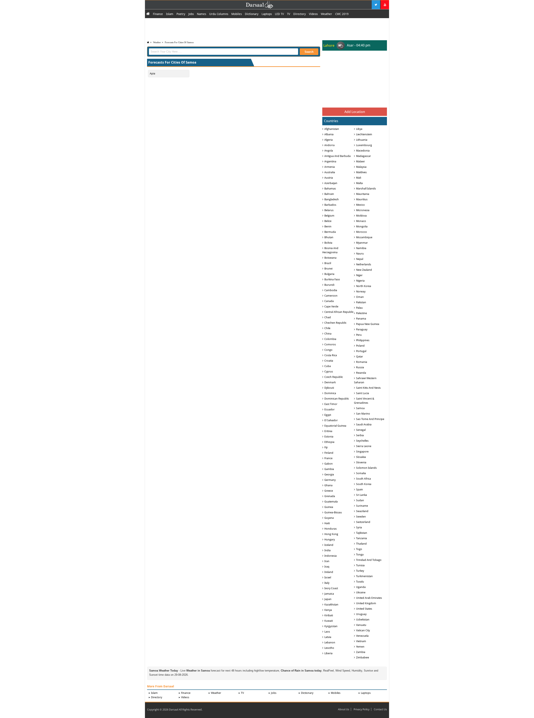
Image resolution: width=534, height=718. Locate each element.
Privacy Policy (361, 709)
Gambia (329, 469)
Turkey (360, 570)
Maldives (361, 172)
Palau (359, 307)
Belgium (329, 215)
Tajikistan (361, 532)
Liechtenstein (364, 134)
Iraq (326, 566)
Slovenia (361, 462)
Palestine (361, 313)
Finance (158, 14)
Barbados (330, 204)
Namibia (361, 248)
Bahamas (330, 188)
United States (364, 608)
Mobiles (236, 14)
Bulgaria (329, 274)
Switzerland (363, 522)
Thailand (361, 543)
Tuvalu (360, 581)
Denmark (330, 382)
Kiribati (328, 615)
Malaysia (361, 166)
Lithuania (361, 139)
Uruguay (361, 614)
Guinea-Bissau (333, 512)
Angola (328, 150)
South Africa (363, 478)
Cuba (327, 366)
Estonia (328, 436)
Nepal (359, 259)
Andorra (329, 145)
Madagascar (363, 156)
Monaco (361, 221)
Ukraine (360, 592)
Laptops (267, 14)
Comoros (330, 344)
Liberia (328, 653)
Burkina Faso (332, 279)
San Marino (363, 413)
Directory (299, 14)
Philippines (362, 340)
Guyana (329, 517)
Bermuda (330, 231)
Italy (326, 582)
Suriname (362, 505)
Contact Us (380, 709)
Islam (169, 14)
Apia (152, 73)
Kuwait (328, 620)
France (328, 458)
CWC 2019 (342, 14)
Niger (359, 275)
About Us (343, 709)
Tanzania (361, 538)
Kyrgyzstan (331, 626)
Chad (327, 317)
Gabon (328, 463)
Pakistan (361, 302)
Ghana (328, 485)
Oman (360, 296)
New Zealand (364, 269)
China (327, 333)
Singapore (362, 451)
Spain (359, 489)
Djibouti (329, 387)
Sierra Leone (363, 446)
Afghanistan (331, 128)
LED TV (279, 14)
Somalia (361, 473)
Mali (358, 177)
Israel (327, 577)
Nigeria (360, 280)
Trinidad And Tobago (369, 559)
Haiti (327, 523)
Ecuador (329, 409)
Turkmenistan (364, 576)
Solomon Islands (366, 467)
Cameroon (331, 295)
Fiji (325, 447)
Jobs (191, 14)
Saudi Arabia (364, 424)
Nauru (360, 253)
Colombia (330, 339)
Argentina (330, 161)
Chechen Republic (335, 322)
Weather (326, 14)
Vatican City (363, 630)
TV (288, 14)
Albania (329, 134)
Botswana (330, 257)
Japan (327, 599)
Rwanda (361, 372)
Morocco (361, 231)
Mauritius (362, 199)
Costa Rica (330, 355)
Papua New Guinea (367, 324)
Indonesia (330, 555)
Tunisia (360, 565)
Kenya (328, 609)
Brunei (328, 268)
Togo (359, 549)
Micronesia (362, 210)
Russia (360, 367)
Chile (327, 328)
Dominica (330, 393)
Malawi (360, 161)
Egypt (327, 414)
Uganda (361, 587)
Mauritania (362, 193)
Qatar (359, 356)
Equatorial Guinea (335, 425)
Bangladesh (331, 199)
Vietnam (361, 641)
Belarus (329, 210)
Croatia (328, 360)
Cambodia (330, 290)
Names (201, 14)
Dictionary (251, 14)
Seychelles (362, 440)
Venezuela (362, 635)
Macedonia (363, 150)
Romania (361, 361)
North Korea (363, 286)
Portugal (361, 351)
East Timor (330, 404)
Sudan (360, 500)
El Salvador (331, 420)
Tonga (360, 554)
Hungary (329, 539)
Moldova (361, 215)
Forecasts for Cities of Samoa (179, 42)
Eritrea (328, 431)
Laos (327, 631)
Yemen (360, 646)
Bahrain (329, 193)
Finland (328, 452)
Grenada (329, 496)
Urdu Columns (218, 14)
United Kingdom (366, 603)
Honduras (330, 528)
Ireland (328, 572)
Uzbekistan (362, 619)
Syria (359, 527)
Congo (328, 349)
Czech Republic (333, 376)
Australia (329, 172)
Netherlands (363, 264)
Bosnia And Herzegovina (330, 250)
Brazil (327, 263)
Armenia (329, 166)
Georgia (329, 474)
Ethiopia (329, 442)
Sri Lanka (361, 494)
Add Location (354, 112)
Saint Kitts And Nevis (368, 387)
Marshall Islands (366, 188)
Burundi (329, 284)
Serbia (360, 435)
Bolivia (328, 242)
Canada (329, 301)
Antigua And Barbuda (337, 156)
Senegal (361, 429)
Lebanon (329, 642)
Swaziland (362, 511)
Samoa (360, 408)
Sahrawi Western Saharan (365, 380)
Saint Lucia (362, 393)
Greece (328, 490)
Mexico (360, 204)
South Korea (363, 484)
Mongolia (362, 226)
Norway (360, 291)
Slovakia (361, 457)
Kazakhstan (331, 604)
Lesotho (329, 647)
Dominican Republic (336, 398)
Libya (359, 128)
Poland (360, 345)
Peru (359, 334)
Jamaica (329, 593)
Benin (327, 226)
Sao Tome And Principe (370, 419)
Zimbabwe (362, 657)
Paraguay (361, 329)
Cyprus (328, 371)
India (327, 550)
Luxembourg (364, 145)
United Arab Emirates (369, 597)
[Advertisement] (267, 28)
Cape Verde (331, 306)
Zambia (360, 652)
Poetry (180, 14)
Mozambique (364, 237)
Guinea (328, 507)
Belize (327, 221)
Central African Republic (339, 311)
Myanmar (362, 242)
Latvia (327, 637)
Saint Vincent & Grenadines (364, 400)
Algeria (328, 139)
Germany (330, 479)
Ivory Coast (331, 588)
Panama (361, 318)
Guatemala (331, 501)
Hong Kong (331, 534)
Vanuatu (361, 625)
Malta (359, 183)
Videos (313, 14)
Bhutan (328, 237)
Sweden (361, 516)
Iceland (328, 544)
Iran (326, 561)
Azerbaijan (330, 183)
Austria (328, 177)
